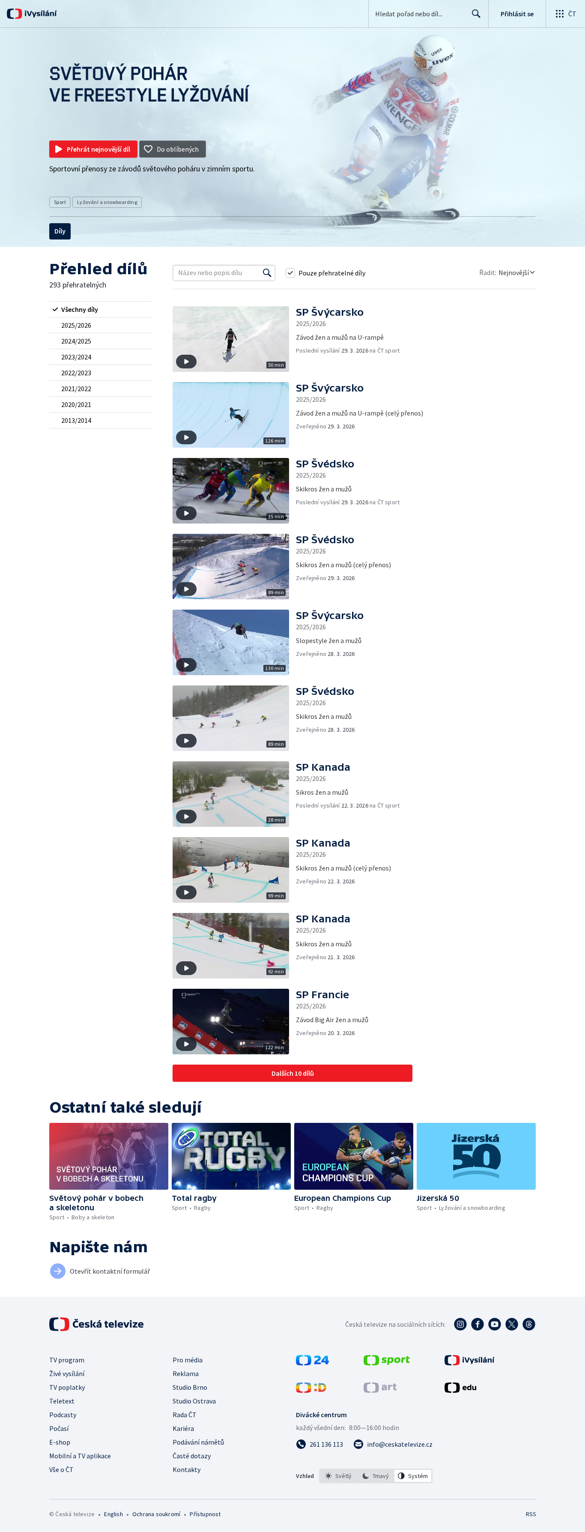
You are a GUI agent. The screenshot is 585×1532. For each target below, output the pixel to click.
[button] (234, 339)
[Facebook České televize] (477, 1324)
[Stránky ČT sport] (387, 1362)
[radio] (100, 309)
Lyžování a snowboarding (107, 202)
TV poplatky (67, 1387)
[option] (338, 1476)
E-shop (59, 1442)
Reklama (186, 1373)
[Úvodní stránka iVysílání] (39, 14)
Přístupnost (205, 1514)
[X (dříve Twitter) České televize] (512, 1324)
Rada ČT (185, 1414)
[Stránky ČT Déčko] (311, 1390)
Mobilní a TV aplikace (80, 1455)
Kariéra (183, 1428)
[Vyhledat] (267, 272)
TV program (66, 1359)
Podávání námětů (198, 1442)
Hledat (476, 14)
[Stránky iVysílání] (470, 1362)
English (113, 1514)
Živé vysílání (66, 1373)
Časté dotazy (192, 1455)
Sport (60, 202)
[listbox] (376, 1476)
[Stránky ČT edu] (460, 1390)
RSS (531, 1514)
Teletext (62, 1401)
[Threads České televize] (529, 1324)
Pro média (188, 1359)
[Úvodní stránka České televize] (97, 1324)
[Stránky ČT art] (380, 1390)
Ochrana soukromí (156, 1514)
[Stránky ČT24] (312, 1362)
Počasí (59, 1428)
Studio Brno (190, 1387)
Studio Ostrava (194, 1401)
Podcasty (62, 1414)
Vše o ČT (61, 1469)
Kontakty (186, 1469)
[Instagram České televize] (460, 1324)
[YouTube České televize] (494, 1324)
